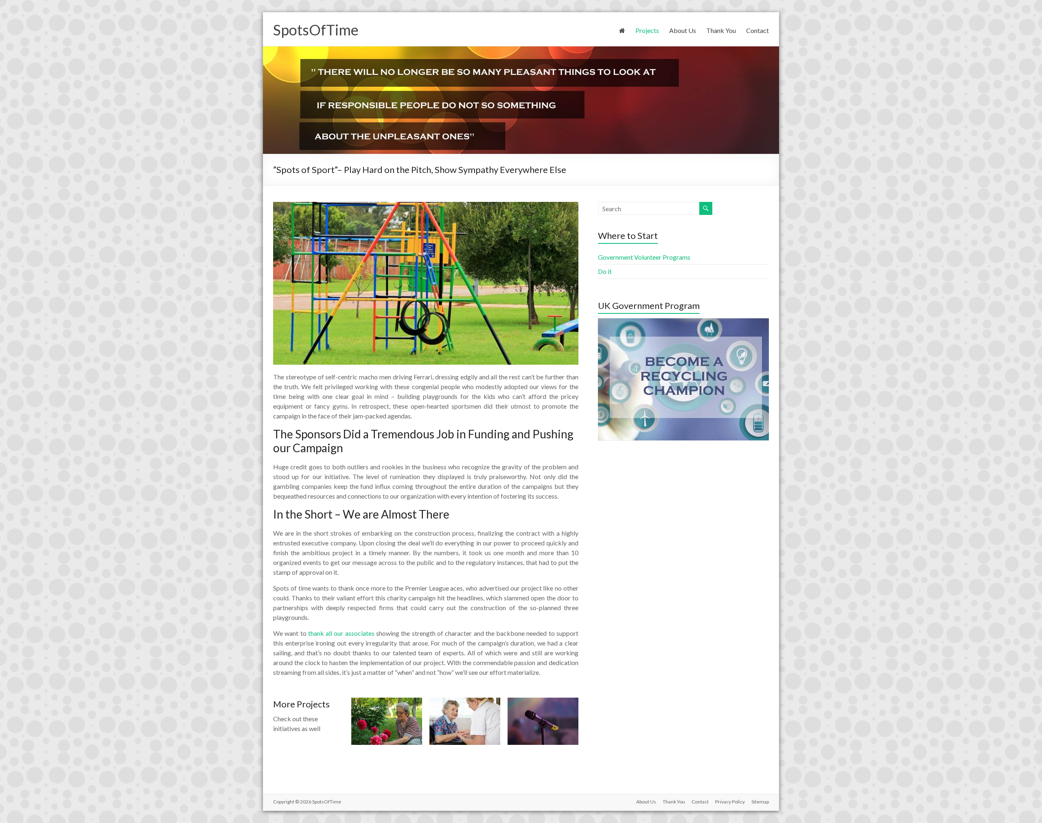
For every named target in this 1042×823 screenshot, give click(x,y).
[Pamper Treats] (464, 701)
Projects (647, 30)
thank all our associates (341, 633)
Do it (605, 271)
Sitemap (760, 802)
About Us (682, 30)
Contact (757, 30)
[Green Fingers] (386, 701)
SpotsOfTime (316, 30)
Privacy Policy (730, 802)
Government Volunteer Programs (644, 257)
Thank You (721, 30)
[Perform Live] (543, 701)
